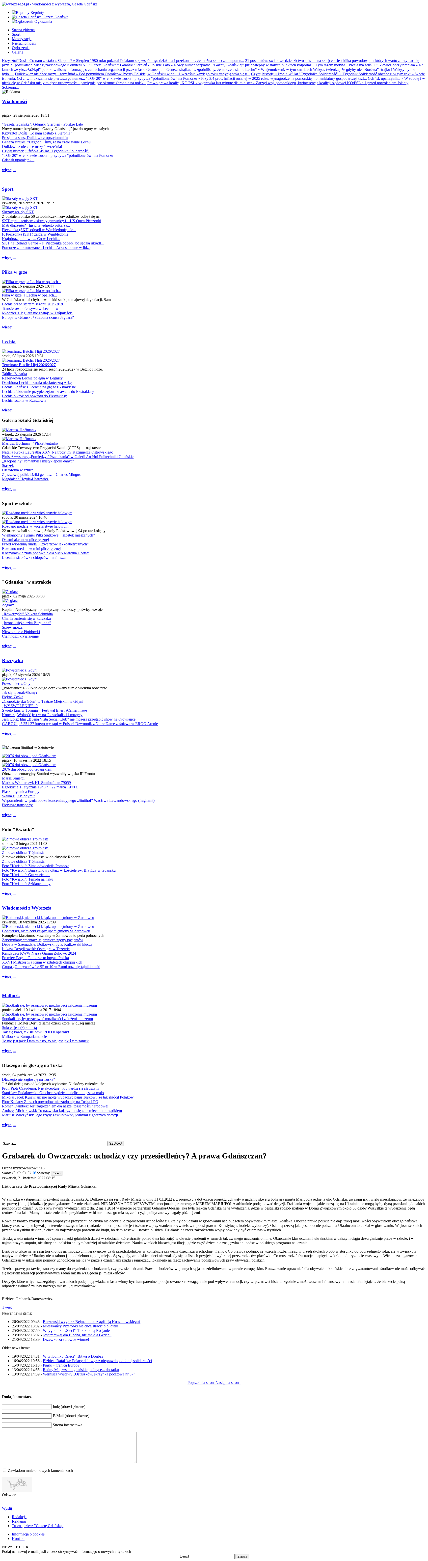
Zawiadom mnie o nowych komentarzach (40, 1470)
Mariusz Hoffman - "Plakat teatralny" (31, 443)
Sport (7, 189)
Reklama (19, 1521)
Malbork (11, 995)
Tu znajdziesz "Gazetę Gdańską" (37, 1526)
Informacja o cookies (28, 1534)
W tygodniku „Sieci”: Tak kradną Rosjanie (76, 1330)
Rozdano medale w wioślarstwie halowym (35, 526)
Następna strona (228, 1382)
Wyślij (7, 1508)
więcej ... (9, 170)
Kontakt (18, 1538)
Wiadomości (14, 101)
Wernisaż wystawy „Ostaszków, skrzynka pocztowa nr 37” (89, 1374)
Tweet (7, 1307)
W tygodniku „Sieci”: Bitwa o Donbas (73, 1356)
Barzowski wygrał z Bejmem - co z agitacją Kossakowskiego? (91, 1321)
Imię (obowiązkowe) (69, 1406)
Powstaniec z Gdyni (17, 683)
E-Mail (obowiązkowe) (71, 1416)
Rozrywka (12, 660)
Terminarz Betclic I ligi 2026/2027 (29, 365)
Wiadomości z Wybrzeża (27, 908)
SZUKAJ (115, 1143)
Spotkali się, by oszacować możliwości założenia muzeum (47, 1019)
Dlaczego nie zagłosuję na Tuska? (28, 1079)
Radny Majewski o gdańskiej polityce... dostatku (81, 1370)
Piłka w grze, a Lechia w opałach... (29, 295)
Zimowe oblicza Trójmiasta (23, 852)
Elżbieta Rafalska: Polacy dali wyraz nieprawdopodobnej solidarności (97, 1361)
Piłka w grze (14, 272)
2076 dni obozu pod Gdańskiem (27, 769)
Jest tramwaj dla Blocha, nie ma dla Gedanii (77, 1335)
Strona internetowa (67, 1425)
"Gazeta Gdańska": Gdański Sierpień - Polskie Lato (42, 124)
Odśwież (9, 1495)
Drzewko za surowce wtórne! (66, 1339)
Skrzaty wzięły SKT (18, 212)
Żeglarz (8, 605)
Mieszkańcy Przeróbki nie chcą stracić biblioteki (80, 1326)
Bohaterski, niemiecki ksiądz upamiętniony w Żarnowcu (46, 931)
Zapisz (242, 1556)
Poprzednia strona (201, 1382)
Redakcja (19, 1517)
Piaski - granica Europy (61, 1365)
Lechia (9, 341)
